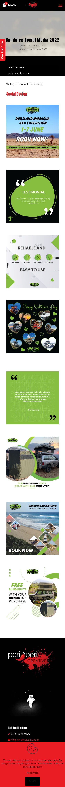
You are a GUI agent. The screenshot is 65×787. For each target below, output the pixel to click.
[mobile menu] (60, 5)
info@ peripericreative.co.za (24, 739)
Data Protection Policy (48, 763)
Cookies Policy (34, 767)
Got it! (32, 781)
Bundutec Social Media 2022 (32, 49)
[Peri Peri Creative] (32, 5)
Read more (32, 772)
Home (23, 45)
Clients (35, 45)
